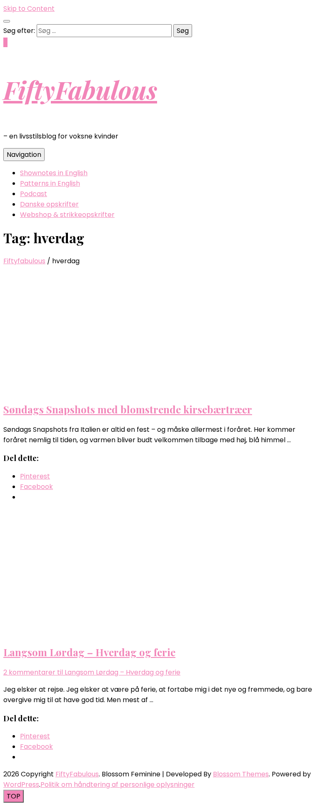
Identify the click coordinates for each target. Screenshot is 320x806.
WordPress (21, 784)
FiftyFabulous (80, 89)
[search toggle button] (6, 21)
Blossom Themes (241, 774)
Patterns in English (50, 183)
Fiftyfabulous (24, 261)
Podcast (33, 194)
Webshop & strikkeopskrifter (67, 214)
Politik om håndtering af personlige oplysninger (117, 784)
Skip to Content (29, 8)
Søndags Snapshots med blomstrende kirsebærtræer (127, 409)
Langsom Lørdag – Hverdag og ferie (89, 652)
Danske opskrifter (49, 204)
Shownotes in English (54, 173)
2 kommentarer (91, 672)
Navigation (24, 154)
